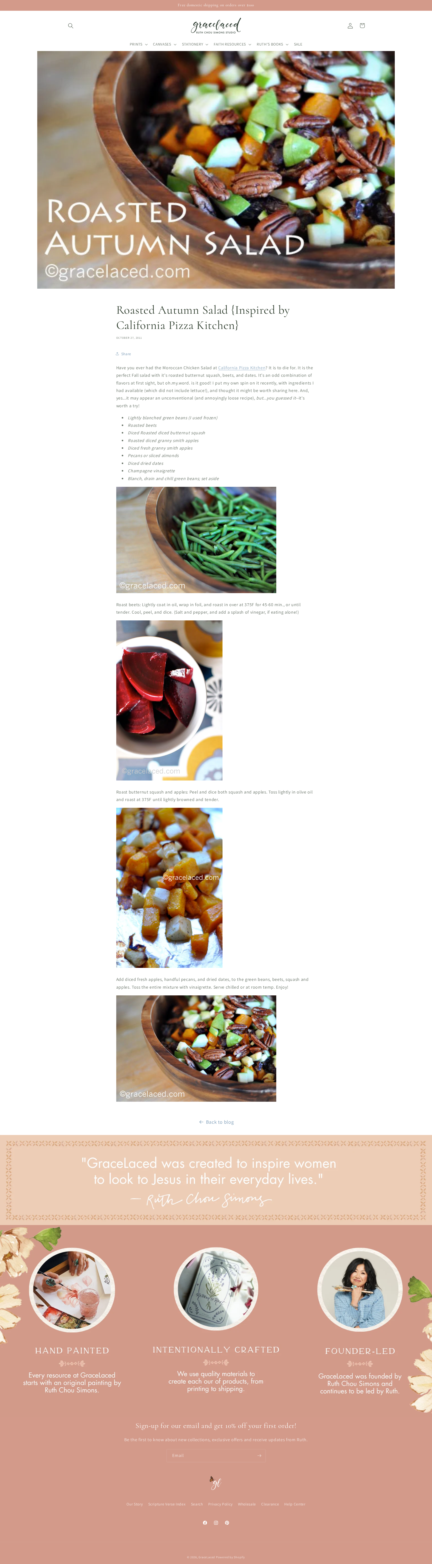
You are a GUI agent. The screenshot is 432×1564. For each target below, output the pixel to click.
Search (197, 1504)
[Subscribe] (259, 1455)
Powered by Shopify (230, 1557)
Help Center (294, 1504)
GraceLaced (206, 1557)
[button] (71, 26)
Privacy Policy (220, 1504)
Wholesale (247, 1504)
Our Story (134, 1504)
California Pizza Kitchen (242, 367)
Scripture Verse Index (167, 1504)
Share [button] (126, 353)
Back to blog (220, 1122)
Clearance (270, 1504)
